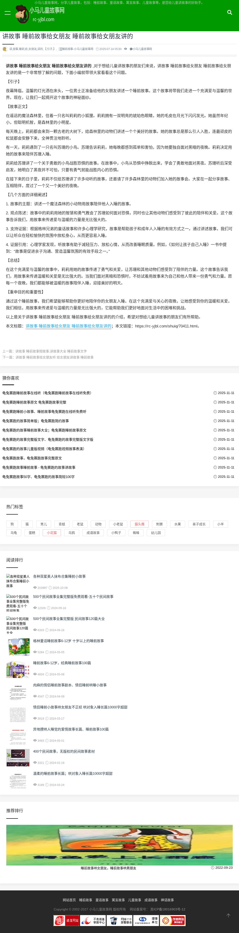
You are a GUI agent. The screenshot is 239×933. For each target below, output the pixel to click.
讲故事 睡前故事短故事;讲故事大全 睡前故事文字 (51, 351)
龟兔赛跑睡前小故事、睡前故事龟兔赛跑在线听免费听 (44, 412)
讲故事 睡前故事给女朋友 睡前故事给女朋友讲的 (68, 326)
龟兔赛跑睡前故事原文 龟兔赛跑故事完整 (34, 402)
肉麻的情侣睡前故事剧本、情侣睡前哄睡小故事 (70, 685)
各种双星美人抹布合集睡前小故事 (59, 576)
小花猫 (52, 533)
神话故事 (167, 900)
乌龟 (14, 533)
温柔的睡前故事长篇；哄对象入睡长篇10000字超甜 (72, 773)
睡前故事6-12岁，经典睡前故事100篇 (62, 663)
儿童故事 (134, 900)
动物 (98, 524)
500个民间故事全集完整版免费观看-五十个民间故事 (73, 597)
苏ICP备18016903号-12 (167, 909)
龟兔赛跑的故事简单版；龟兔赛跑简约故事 (35, 421)
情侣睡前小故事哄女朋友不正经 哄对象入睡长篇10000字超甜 (80, 707)
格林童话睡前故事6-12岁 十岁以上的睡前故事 (68, 641)
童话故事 (102, 900)
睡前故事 (85, 900)
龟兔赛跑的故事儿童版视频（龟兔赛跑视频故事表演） (44, 449)
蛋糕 (32, 533)
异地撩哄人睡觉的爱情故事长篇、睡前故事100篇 (71, 729)
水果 (177, 524)
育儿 (43, 524)
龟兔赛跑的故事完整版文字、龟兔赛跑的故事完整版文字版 (47, 439)
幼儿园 (156, 533)
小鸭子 (116, 533)
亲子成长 (199, 524)
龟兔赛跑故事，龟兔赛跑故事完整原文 (32, 458)
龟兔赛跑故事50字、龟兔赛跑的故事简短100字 (38, 477)
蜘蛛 (136, 533)
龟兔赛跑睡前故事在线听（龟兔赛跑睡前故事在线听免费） (47, 393)
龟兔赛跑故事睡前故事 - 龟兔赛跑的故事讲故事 (38, 467)
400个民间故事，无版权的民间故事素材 (64, 751)
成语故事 (93, 533)
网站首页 (69, 900)
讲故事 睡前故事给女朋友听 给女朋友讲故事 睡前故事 (55, 357)
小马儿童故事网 (44, 18)
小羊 (220, 524)
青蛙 (62, 524)
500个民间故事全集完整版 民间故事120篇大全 (69, 619)
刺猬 (159, 524)
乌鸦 (71, 533)
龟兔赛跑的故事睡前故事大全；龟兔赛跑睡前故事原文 (44, 430)
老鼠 (80, 524)
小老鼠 (118, 524)
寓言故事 (118, 900)
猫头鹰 (139, 524)
